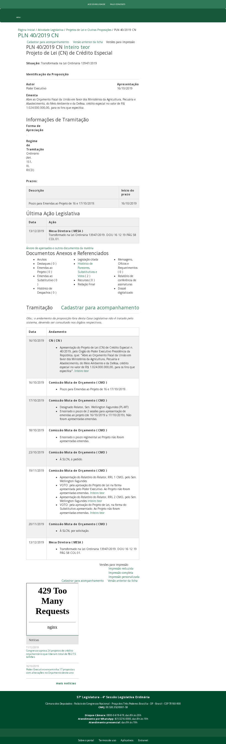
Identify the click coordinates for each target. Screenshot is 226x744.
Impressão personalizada (124, 577)
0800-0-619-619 (115, 715)
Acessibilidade (96, 4)
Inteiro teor (77, 47)
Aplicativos (127, 740)
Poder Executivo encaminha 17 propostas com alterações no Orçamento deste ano (50, 671)
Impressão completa (121, 573)
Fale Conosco (117, 4)
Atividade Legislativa (50, 30)
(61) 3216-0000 (123, 719)
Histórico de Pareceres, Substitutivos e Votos (87, 270)
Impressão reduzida (121, 568)
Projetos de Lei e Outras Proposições (88, 30)
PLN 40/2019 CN (38, 35)
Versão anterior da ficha (87, 42)
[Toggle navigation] (18, 15)
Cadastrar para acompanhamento (49, 42)
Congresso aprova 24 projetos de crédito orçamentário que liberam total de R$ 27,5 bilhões (51, 654)
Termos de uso (107, 740)
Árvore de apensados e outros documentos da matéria (59, 248)
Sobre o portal (86, 740)
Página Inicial (26, 30)
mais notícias (66, 683)
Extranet (143, 740)
